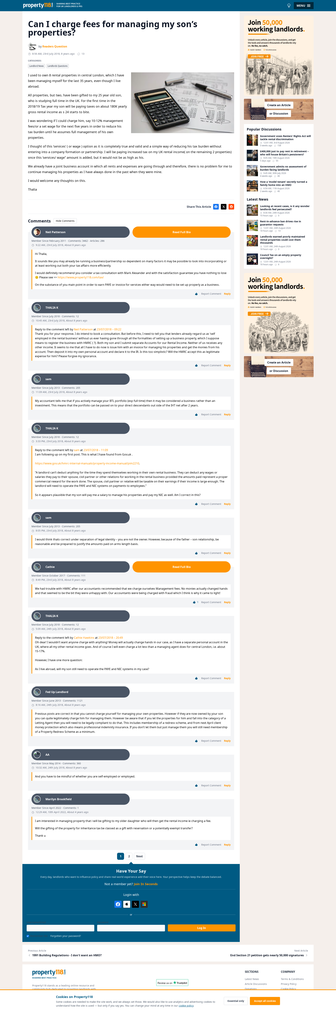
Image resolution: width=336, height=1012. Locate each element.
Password (102, 922)
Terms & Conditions (292, 979)
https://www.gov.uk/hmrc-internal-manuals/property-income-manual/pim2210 (87, 463)
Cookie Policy (288, 988)
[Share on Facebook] (216, 207)
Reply (227, 293)
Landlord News (36, 65)
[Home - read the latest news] (153, 5)
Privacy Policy (288, 984)
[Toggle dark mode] (288, 5)
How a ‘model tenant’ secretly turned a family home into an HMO (283, 183)
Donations (251, 988)
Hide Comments (65, 220)
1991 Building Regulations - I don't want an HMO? (67, 955)
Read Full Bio (182, 232)
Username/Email (36, 922)
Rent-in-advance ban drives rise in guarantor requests (280, 223)
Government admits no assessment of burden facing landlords (283, 168)
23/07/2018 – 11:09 (95, 450)
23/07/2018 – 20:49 (110, 638)
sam (77, 450)
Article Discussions (256, 984)
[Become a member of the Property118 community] (279, 56)
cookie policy (186, 1005)
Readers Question (54, 46)
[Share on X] (223, 207)
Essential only (235, 1001)
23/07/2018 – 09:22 (109, 329)
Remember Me (39, 936)
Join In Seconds (146, 884)
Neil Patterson (83, 329)
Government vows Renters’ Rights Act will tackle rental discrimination (285, 138)
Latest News (252, 979)
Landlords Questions (58, 65)
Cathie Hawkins (84, 638)
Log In (201, 928)
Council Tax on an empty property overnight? (280, 256)
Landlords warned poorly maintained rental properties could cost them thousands (282, 239)
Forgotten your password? (65, 936)
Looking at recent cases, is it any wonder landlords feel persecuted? (285, 208)
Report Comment (211, 293)
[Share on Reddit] (231, 207)
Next (139, 856)
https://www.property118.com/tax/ (81, 277)
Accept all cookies (265, 1001)
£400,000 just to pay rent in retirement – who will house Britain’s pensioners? (284, 153)
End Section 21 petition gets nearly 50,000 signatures (267, 955)
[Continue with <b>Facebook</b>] (117, 904)
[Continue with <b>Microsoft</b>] (144, 904)
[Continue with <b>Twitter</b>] (135, 904)
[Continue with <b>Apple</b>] (126, 904)
